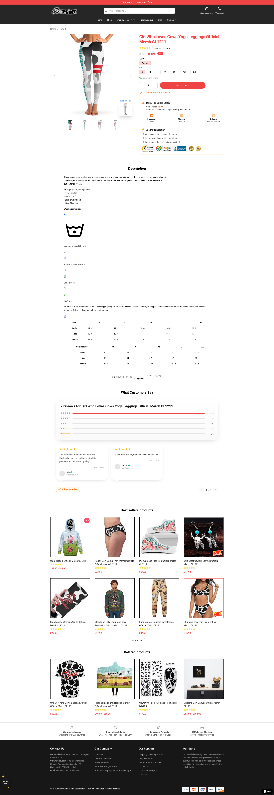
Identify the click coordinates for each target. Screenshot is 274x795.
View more (137, 641)
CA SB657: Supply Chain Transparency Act (114, 770)
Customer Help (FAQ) (149, 770)
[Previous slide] (55, 76)
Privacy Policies (102, 762)
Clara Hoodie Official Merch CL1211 (68, 561)
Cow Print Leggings (153, 375)
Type (141, 58)
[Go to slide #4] (115, 125)
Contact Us (144, 766)
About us (99, 754)
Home (53, 29)
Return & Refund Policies (150, 762)
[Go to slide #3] (100, 125)
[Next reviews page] (215, 489)
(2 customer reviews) (161, 48)
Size (141, 67)
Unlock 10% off (5, 782)
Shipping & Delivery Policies (151, 754)
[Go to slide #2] (85, 125)
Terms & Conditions (103, 758)
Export (63, 29)
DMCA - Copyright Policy (106, 766)
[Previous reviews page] (201, 489)
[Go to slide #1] (70, 125)
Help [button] (269, 791)
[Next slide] (130, 76)
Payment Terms (146, 758)
